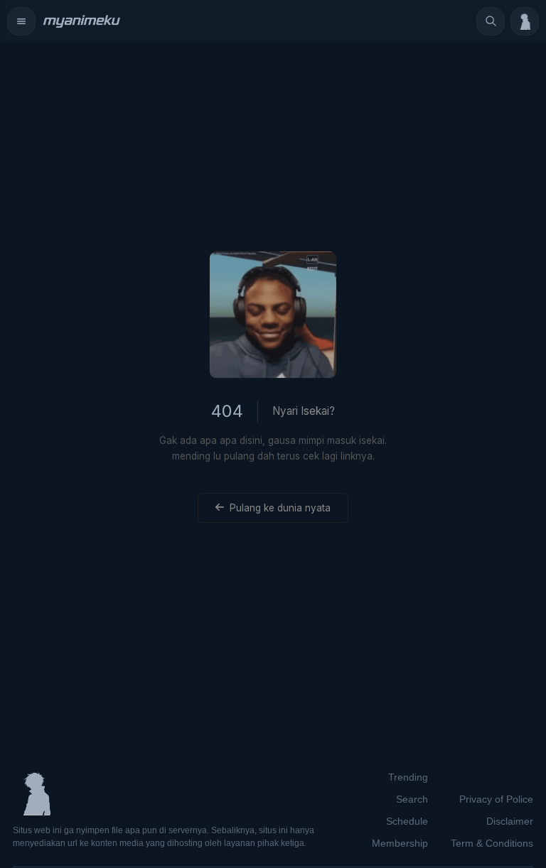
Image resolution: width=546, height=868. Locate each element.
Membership (400, 843)
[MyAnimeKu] (81, 21)
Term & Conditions (492, 843)
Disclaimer (509, 821)
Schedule (407, 821)
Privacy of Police (496, 799)
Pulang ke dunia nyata (280, 508)
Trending (408, 777)
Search (412, 799)
